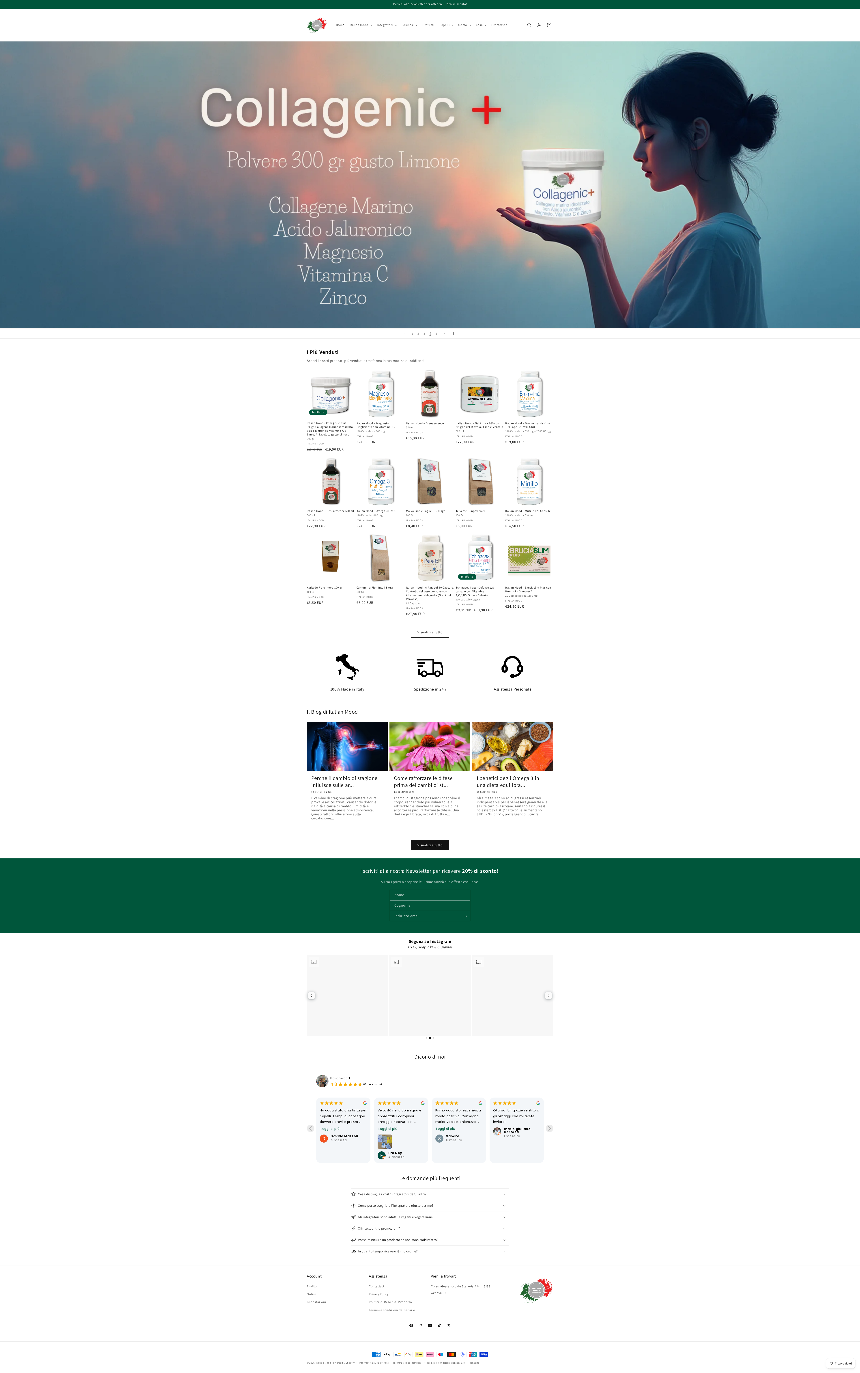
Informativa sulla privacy (374, 1362)
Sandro (337, 1136)
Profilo (312, 1286)
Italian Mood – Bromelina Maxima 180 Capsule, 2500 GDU (527, 425)
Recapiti (474, 1362)
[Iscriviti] (465, 916)
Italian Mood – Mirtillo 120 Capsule (527, 511)
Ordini (311, 1294)
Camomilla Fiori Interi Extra (375, 587)
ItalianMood (340, 1078)
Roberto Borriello (520, 1136)
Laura (451, 1136)
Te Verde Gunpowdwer (470, 511)
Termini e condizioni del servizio (392, 1310)
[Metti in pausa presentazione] (455, 333)
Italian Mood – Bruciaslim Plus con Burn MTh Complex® (528, 589)
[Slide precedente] (404, 333)
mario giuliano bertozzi (401, 1130)
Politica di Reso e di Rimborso (390, 1302)
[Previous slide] (310, 1128)
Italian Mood (323, 1362)
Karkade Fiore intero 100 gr (324, 587)
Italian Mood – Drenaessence (425, 423)
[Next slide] (549, 1128)
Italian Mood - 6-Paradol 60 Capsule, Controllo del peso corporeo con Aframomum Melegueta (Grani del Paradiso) (430, 593)
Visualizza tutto (430, 632)
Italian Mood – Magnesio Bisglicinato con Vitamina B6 (376, 425)
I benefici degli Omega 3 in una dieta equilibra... (508, 781)
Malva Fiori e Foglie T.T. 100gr (425, 511)
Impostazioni (316, 1302)
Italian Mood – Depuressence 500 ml (330, 511)
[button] (360, 25)
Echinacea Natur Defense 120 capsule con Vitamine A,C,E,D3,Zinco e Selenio (475, 591)
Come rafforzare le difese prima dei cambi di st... (423, 781)
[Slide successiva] (444, 333)
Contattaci (376, 1286)
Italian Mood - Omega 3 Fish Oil (377, 511)
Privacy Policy (378, 1294)
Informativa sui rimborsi (407, 1362)
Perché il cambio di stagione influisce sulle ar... (344, 781)
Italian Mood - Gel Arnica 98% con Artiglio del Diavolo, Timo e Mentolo (479, 425)
